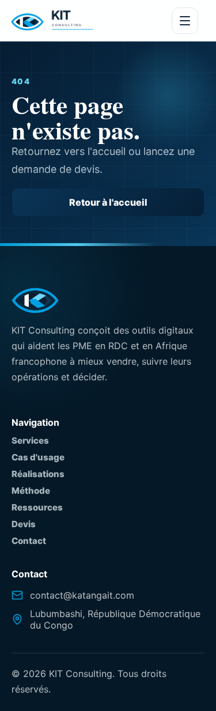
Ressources (37, 507)
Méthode (31, 490)
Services (30, 440)
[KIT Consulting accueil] (52, 21)
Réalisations (38, 473)
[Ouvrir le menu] (185, 20)
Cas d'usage (38, 457)
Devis (24, 524)
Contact (29, 540)
